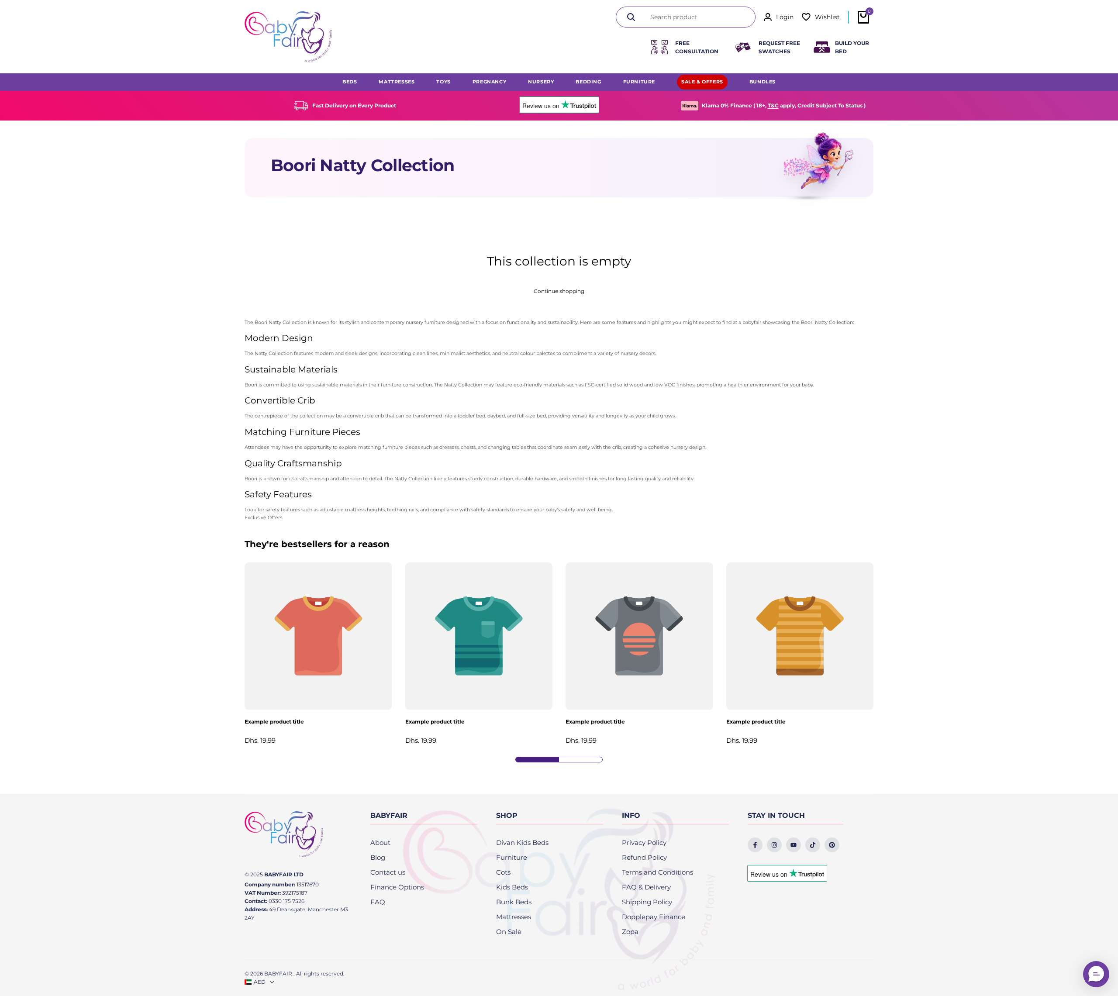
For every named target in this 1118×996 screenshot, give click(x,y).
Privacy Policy (644, 842)
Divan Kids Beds (522, 842)
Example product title (274, 722)
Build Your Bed (852, 47)
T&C (773, 105)
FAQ (377, 902)
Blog (377, 857)
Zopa (630, 931)
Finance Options (397, 887)
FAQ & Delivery (646, 887)
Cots (503, 872)
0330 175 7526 (286, 901)
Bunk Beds (513, 902)
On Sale (508, 931)
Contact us (387, 872)
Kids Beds (512, 887)
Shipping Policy (647, 902)
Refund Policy (644, 857)
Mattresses (513, 917)
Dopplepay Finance (653, 917)
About (380, 842)
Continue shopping (559, 291)
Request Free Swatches (779, 47)
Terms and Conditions (657, 872)
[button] (1096, 974)
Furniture (511, 857)
